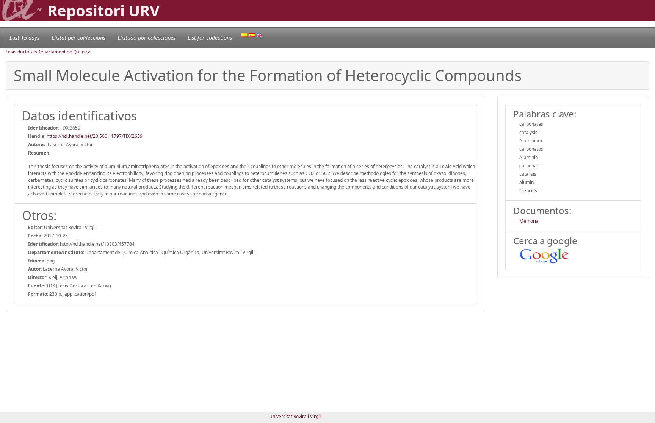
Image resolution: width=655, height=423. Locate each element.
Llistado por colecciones (147, 37)
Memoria (529, 221)
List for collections (210, 37)
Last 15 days (24, 37)
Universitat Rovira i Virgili (295, 416)
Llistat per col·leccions (78, 37)
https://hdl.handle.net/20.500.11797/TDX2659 (95, 136)
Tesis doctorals (21, 51)
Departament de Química (64, 51)
